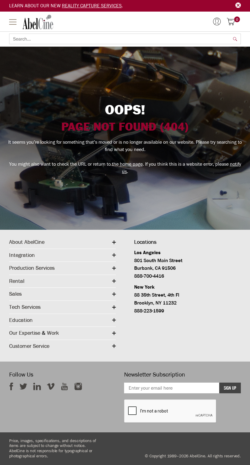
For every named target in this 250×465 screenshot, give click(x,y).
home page (131, 164)
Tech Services (25, 307)
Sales (15, 294)
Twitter (23, 386)
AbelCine (38, 22)
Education (21, 320)
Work (53, 333)
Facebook (11, 386)
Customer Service (29, 346)
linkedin (37, 386)
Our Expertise (24, 333)
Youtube (64, 386)
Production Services (32, 268)
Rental (16, 281)
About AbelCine (27, 242)
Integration (22, 255)
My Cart (237, 19)
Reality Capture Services (92, 5)
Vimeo (51, 386)
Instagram (78, 386)
